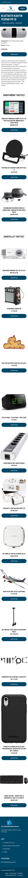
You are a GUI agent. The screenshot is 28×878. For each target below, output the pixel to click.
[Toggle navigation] (3, 8)
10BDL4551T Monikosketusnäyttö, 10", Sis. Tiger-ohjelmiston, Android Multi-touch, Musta (14, 121)
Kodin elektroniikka (8, 23)
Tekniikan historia (9, 842)
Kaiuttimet (19, 23)
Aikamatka (7, 849)
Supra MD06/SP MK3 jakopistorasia (14, 463)
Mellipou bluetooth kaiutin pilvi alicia (14, 363)
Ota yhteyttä (13, 873)
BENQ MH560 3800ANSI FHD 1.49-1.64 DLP (14, 270)
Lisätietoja (14, 54)
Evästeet (20, 873)
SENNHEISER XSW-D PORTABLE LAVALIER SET (14, 677)
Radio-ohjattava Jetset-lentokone (14, 591)
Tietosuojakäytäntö (10, 875)
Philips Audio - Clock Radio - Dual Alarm (14, 417)
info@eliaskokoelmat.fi (6, 2)
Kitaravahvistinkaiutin (14, 309)
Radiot (21, 41)
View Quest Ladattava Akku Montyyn (14, 508)
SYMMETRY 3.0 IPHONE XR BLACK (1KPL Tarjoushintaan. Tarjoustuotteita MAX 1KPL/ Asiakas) (14, 749)
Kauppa (22, 8)
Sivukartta (20, 875)
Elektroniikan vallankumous (12, 845)
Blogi (5, 852)
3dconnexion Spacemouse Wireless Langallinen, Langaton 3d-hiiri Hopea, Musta (14, 210)
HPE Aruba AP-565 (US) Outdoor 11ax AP (14, 554)
